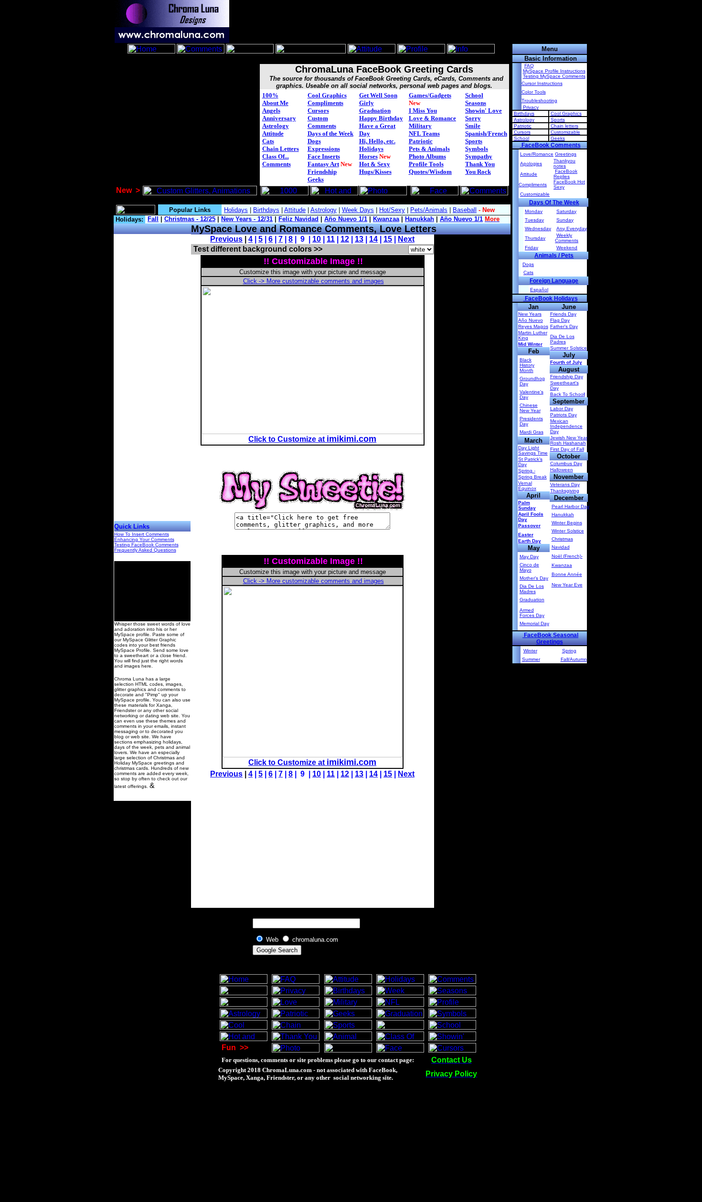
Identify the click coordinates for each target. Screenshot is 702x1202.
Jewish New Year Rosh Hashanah (568, 440)
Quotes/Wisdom (430, 171)
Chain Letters (280, 148)
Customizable (565, 132)
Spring (569, 650)
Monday (533, 211)
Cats (268, 141)
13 (359, 239)
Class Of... (275, 156)
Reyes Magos (533, 326)
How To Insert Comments (141, 534)
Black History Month (527, 365)
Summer (531, 659)
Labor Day (561, 408)
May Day (529, 556)
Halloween (561, 469)
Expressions (324, 148)
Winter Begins (567, 522)
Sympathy (478, 156)
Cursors (318, 110)
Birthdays (524, 113)
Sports (473, 141)
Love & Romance (432, 118)
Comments (276, 164)
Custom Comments (322, 122)
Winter (530, 650)
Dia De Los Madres (532, 589)
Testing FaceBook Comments (146, 544)
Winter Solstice (568, 530)
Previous (226, 239)
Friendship (322, 171)
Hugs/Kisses (375, 171)
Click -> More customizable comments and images (313, 281)
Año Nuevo (530, 320)
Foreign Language (554, 280)
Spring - (526, 470)
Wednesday (538, 228)
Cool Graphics (327, 95)
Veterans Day (565, 484)
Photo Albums (427, 156)
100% (270, 95)
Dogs (314, 141)
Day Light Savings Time (533, 450)
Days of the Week (330, 133)
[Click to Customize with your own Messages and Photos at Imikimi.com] (312, 431)
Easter (525, 534)
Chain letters (564, 125)
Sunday (565, 220)
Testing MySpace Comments (554, 76)
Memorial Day (534, 623)
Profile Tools (426, 164)
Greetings (565, 154)
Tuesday (534, 220)
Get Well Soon (378, 95)
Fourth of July (566, 362)
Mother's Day (534, 578)
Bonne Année (567, 574)
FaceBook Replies (565, 174)
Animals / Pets (554, 255)
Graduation (375, 110)
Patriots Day (563, 414)
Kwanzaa (562, 565)
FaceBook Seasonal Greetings (550, 638)
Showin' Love (483, 110)
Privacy (531, 107)
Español (539, 289)
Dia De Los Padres (562, 339)
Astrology (275, 125)
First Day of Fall (567, 449)
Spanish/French (486, 133)
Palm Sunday (527, 505)
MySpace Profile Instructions (554, 71)
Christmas (562, 539)
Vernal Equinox (527, 485)
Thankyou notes (564, 163)
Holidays (371, 148)
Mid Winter (530, 344)
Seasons (475, 102)
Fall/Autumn (574, 659)
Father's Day (564, 326)
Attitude (273, 133)
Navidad (561, 547)
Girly (366, 102)
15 (387, 239)
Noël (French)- (567, 556)
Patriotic (421, 141)
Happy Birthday (381, 118)
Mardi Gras (531, 432)
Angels (271, 110)
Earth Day (529, 540)
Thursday (535, 238)
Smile (472, 125)
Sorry (473, 118)
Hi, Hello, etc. (377, 141)
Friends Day (563, 314)
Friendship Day (566, 376)
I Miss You (423, 110)
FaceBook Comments (550, 145)
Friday (531, 247)
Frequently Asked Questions (145, 550)
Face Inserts (324, 156)
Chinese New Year (530, 408)
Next (406, 239)
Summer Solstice (568, 348)
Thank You (480, 164)
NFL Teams (424, 133)
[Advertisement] (312, 59)
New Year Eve (567, 584)
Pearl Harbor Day (570, 506)
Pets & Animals (429, 148)
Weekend (566, 247)
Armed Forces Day (532, 612)
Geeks (316, 179)
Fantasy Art (323, 164)
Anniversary (279, 118)
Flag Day (560, 320)
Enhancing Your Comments (144, 539)
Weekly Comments (566, 238)
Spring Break (532, 476)
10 (316, 239)
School (474, 95)
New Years (530, 314)
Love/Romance (536, 154)
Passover (529, 525)
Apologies (531, 163)
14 (373, 239)
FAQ (529, 65)
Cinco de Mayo (529, 567)
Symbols (476, 148)
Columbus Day (566, 463)
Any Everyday (571, 228)
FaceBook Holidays (550, 298)
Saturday (566, 211)
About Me (275, 102)
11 (331, 239)
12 (344, 239)
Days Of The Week (554, 202)
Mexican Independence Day (566, 426)
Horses (368, 156)
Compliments (325, 102)
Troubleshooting (539, 100)
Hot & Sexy (374, 164)
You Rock (478, 171)
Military (420, 125)
